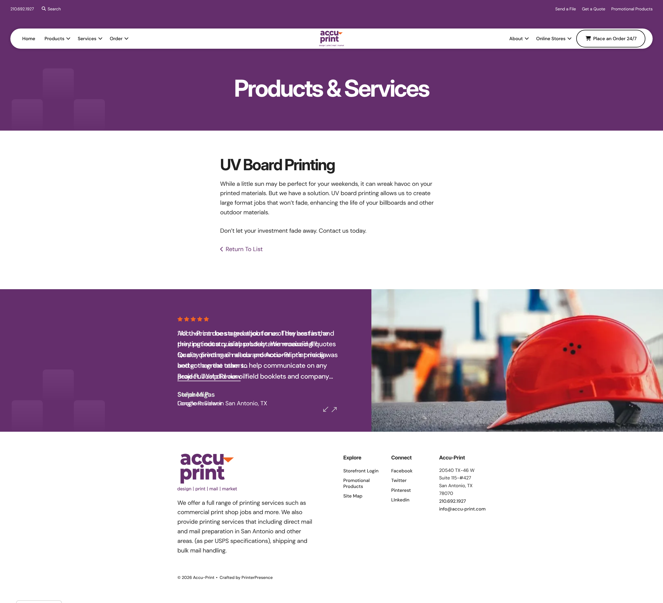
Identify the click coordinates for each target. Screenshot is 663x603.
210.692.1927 (22, 9)
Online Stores (550, 39)
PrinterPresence (257, 577)
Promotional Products (632, 9)
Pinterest (401, 490)
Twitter (398, 480)
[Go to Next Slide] (334, 410)
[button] (50, 9)
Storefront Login (360, 471)
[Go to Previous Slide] (326, 409)
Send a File (565, 9)
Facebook (401, 471)
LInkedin (400, 500)
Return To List (244, 249)
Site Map (352, 496)
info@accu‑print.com (462, 509)
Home (28, 39)
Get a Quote (593, 9)
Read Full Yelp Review (209, 376)
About (516, 39)
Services (87, 39)
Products (54, 39)
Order (116, 39)
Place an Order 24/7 (615, 39)
